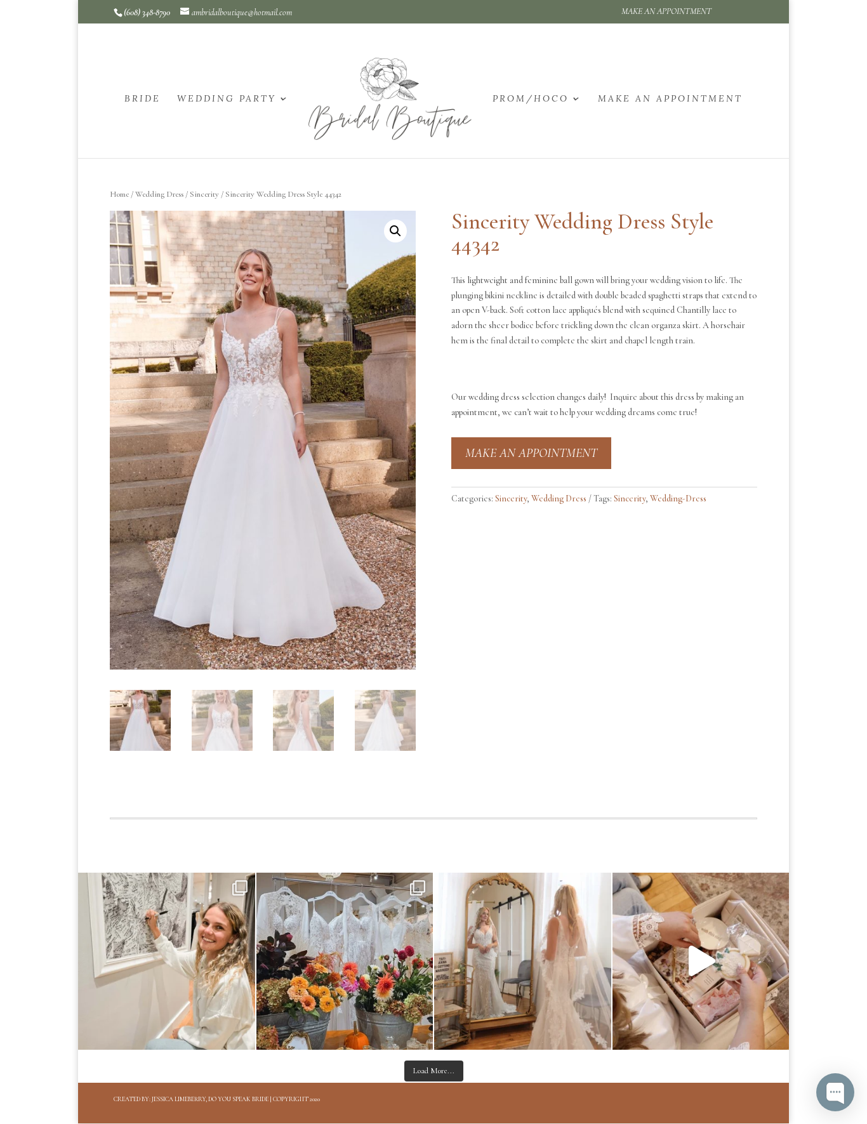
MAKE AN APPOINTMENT (666, 12)
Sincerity (204, 194)
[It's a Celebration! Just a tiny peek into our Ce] (701, 961)
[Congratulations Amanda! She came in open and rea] (166, 961)
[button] (395, 231)
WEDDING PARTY (226, 99)
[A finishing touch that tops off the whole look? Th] (522, 961)
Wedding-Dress (678, 498)
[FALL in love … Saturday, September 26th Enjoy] (345, 961)
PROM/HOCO (531, 99)
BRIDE (142, 99)
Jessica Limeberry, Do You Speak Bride (210, 1099)
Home (119, 194)
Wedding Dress (159, 194)
